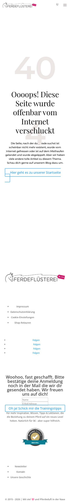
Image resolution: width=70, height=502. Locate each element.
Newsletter (21, 466)
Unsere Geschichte (20, 477)
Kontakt (20, 471)
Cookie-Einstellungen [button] (22, 317)
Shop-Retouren (22, 322)
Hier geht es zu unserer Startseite (35, 172)
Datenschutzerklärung (22, 311)
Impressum (22, 306)
